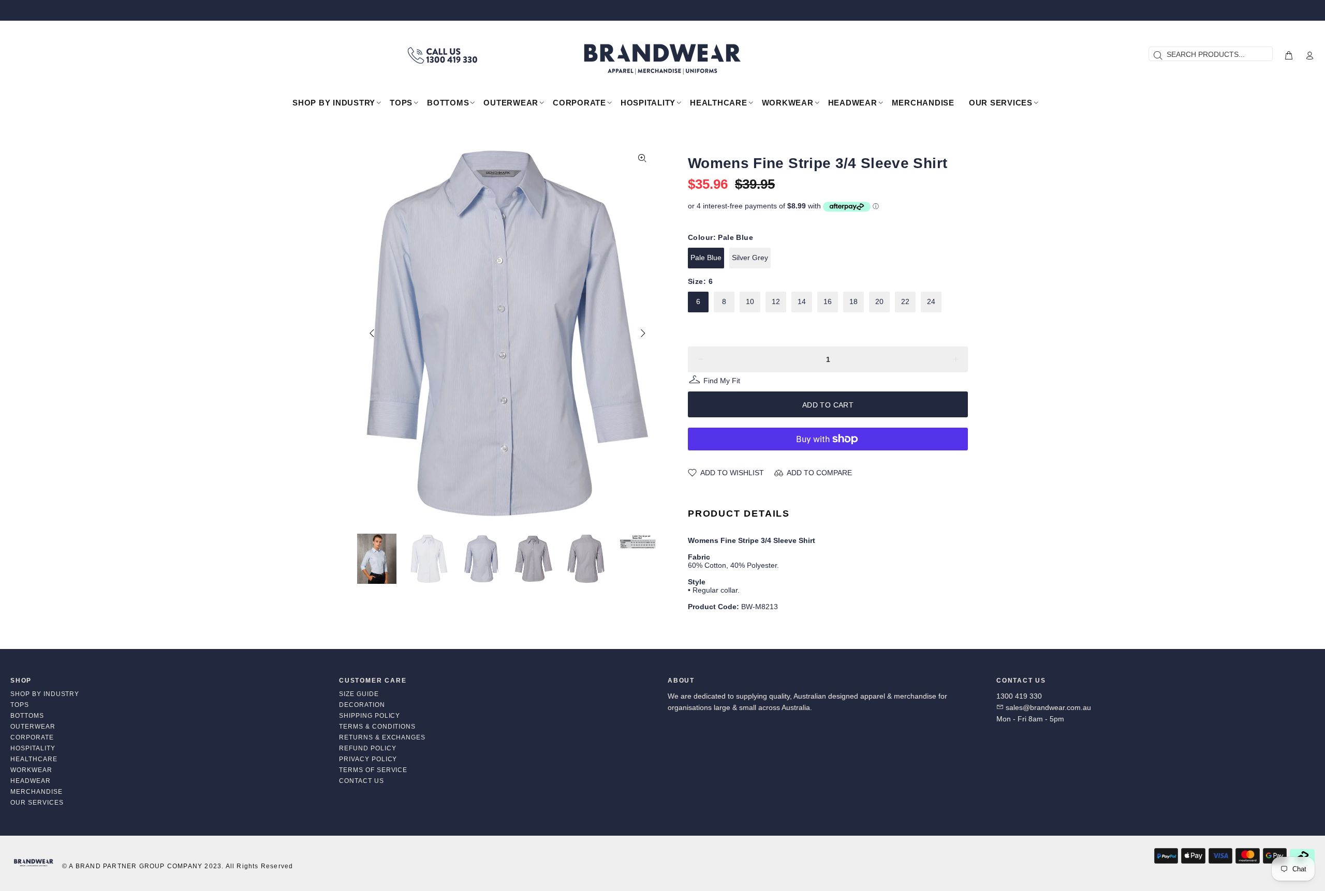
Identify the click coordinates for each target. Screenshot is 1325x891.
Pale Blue (706, 257)
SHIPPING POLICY (369, 715)
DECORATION (362, 704)
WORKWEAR (31, 770)
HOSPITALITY (32, 748)
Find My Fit (721, 382)
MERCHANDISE (36, 791)
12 (776, 301)
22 (905, 301)
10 (750, 301)
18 (853, 301)
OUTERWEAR (32, 726)
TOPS (19, 704)
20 (879, 301)
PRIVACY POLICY (368, 759)
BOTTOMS (27, 715)
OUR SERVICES (37, 802)
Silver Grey (750, 257)
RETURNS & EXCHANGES (382, 737)
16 (827, 301)
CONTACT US (361, 780)
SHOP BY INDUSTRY (44, 694)
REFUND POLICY (367, 748)
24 (931, 301)
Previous (372, 333)
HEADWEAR (30, 780)
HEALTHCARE (33, 759)
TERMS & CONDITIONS (377, 726)
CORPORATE (32, 737)
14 (802, 301)
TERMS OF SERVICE (373, 770)
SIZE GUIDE (359, 694)
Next (642, 333)
